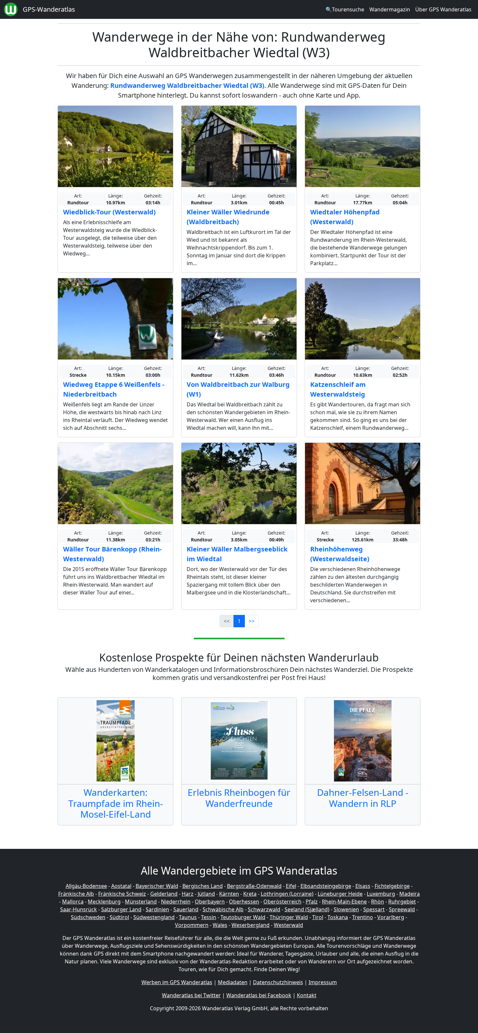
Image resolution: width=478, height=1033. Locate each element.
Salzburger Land (121, 909)
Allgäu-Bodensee (86, 886)
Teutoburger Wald (242, 917)
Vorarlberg (390, 917)
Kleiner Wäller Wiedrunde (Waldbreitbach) (228, 217)
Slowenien (346, 909)
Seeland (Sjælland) (307, 909)
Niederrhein (176, 901)
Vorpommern (191, 925)
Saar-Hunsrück (78, 909)
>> (252, 621)
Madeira (409, 893)
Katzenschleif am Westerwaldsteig (338, 389)
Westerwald (288, 925)
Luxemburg (381, 893)
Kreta (250, 893)
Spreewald (402, 909)
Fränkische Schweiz (122, 893)
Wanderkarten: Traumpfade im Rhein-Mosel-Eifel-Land (115, 803)
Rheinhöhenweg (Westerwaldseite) (339, 554)
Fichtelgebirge (392, 886)
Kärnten (229, 893)
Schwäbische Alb (223, 909)
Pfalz (312, 901)
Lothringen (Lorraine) (287, 893)
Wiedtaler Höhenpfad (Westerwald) (345, 217)
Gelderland (164, 893)
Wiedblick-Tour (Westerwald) (109, 212)
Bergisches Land (202, 886)
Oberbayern (210, 901)
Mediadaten (232, 982)
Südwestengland (154, 917)
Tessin (208, 917)
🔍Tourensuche (344, 9)
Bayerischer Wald (157, 886)
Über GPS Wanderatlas (443, 9)
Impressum (323, 982)
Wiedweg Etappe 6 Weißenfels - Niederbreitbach (113, 389)
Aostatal (121, 886)
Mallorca (73, 901)
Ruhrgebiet (402, 901)
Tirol (317, 917)
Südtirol (119, 917)
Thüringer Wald (289, 917)
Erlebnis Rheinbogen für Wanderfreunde (239, 797)
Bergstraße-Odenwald (254, 886)
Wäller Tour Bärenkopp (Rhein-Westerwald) (112, 554)
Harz (187, 893)
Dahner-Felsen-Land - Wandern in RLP (362, 797)
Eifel (291, 886)
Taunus (188, 917)
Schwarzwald (264, 909)
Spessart (374, 909)
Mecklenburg (104, 901)
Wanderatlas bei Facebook (258, 995)
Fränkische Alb (76, 893)
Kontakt (306, 995)
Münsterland (141, 901)
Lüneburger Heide (340, 893)
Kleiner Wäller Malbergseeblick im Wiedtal (237, 554)
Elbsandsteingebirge (325, 886)
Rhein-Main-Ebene (344, 901)
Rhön (377, 901)
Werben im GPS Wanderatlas (176, 982)
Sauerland (185, 909)
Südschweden (88, 917)
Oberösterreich (282, 901)
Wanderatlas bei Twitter (191, 995)
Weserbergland (251, 925)
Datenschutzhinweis (278, 982)
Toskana (337, 917)
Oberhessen (244, 901)
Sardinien (157, 909)
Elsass (362, 886)
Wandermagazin (389, 9)
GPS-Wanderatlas (49, 9)
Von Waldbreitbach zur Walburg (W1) (238, 389)
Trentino (362, 917)
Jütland (206, 893)
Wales (220, 925)
